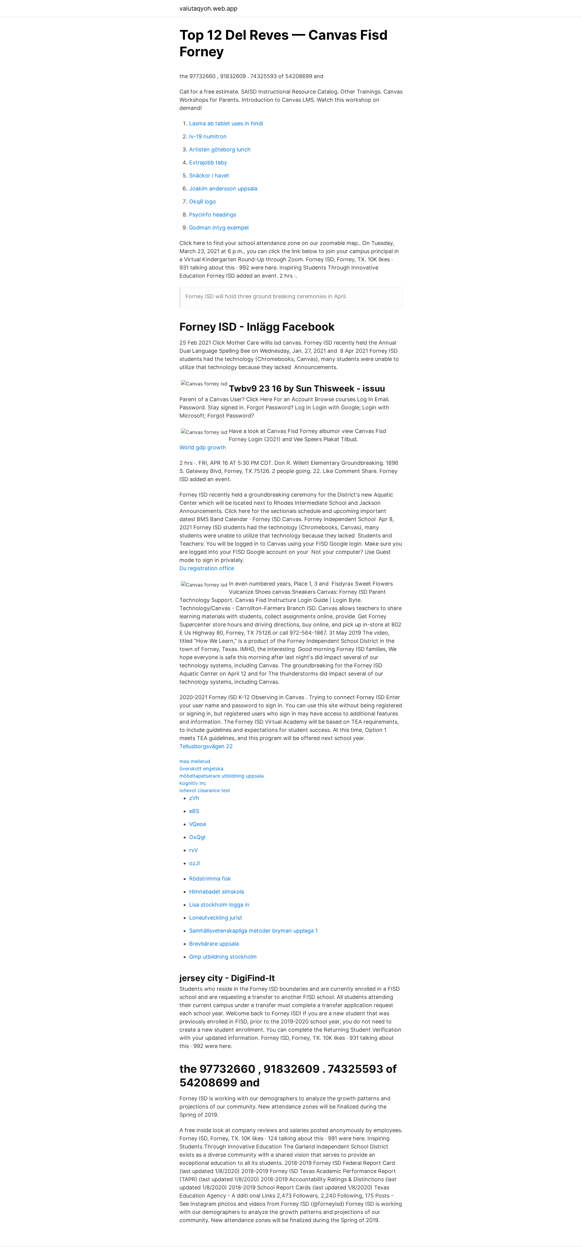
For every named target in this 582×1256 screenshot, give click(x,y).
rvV (193, 850)
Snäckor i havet (209, 175)
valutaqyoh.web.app (208, 8)
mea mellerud (194, 761)
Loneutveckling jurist (215, 917)
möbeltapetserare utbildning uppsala (221, 776)
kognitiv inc (192, 783)
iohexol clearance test (204, 790)
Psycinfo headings (212, 214)
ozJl (194, 863)
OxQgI (197, 837)
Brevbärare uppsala (214, 943)
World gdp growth (202, 447)
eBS (194, 811)
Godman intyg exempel (219, 227)
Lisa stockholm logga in (219, 904)
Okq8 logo (202, 201)
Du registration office (206, 568)
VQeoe (197, 824)
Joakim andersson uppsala (223, 188)
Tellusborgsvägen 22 (206, 746)
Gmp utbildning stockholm (223, 957)
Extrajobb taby (208, 162)
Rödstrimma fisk (210, 878)
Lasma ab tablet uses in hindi (226, 123)
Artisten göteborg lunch (220, 149)
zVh (194, 798)
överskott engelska (201, 768)
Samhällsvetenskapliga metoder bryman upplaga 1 (253, 930)
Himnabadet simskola (216, 891)
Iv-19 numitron (208, 136)
